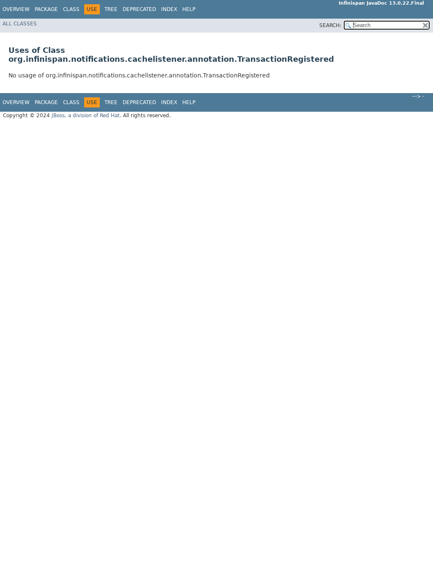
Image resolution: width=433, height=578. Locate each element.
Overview (16, 9)
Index (169, 9)
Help (188, 9)
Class (71, 9)
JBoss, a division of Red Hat (86, 115)
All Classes (20, 24)
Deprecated (139, 9)
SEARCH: (330, 25)
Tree (111, 9)
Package (46, 9)
